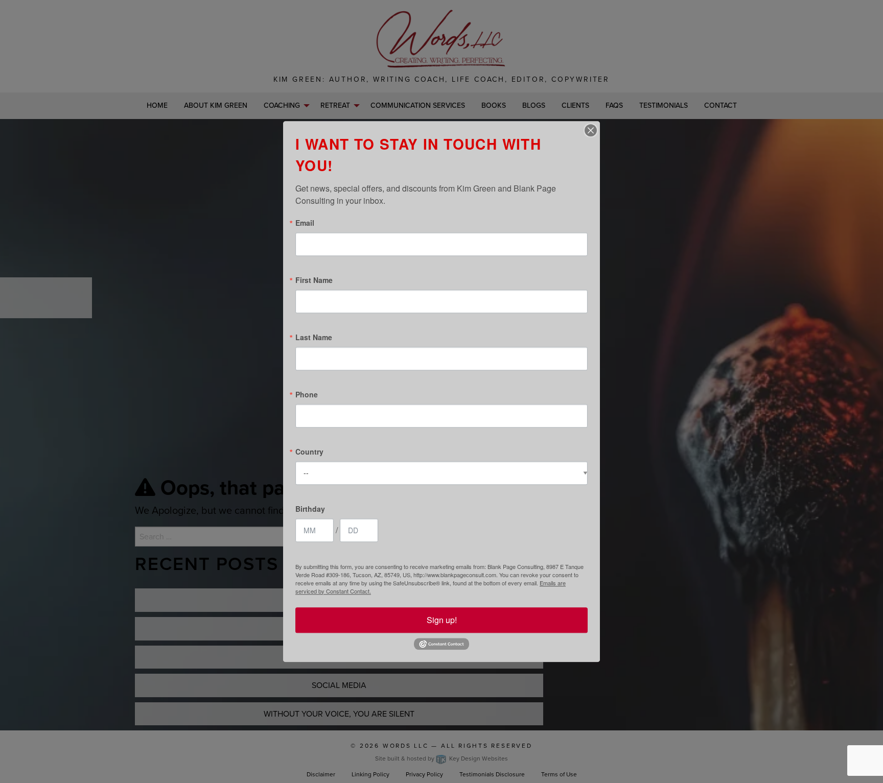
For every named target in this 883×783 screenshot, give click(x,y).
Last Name (313, 337)
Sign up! (442, 620)
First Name (314, 279)
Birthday (310, 508)
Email (304, 222)
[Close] (591, 130)
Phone (306, 394)
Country (309, 451)
